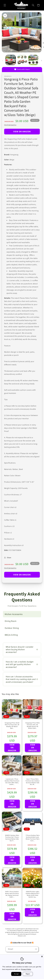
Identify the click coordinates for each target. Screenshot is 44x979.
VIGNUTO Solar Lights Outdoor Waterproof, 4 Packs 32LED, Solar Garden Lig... (32, 894)
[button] (4, 5)
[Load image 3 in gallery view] (33, 60)
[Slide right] (41, 60)
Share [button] (9, 557)
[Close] (42, 956)
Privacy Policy (26, 969)
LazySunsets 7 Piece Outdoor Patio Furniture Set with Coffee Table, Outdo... (12, 781)
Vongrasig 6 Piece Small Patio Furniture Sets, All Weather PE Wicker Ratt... (12, 725)
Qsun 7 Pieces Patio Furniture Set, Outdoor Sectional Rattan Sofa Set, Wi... (32, 781)
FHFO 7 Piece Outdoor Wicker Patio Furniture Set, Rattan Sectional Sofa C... (12, 894)
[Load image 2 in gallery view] (22, 60)
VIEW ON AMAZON (22, 131)
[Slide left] (2, 60)
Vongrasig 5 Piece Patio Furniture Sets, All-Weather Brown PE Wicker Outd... (32, 725)
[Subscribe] (35, 949)
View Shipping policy (10, 125)
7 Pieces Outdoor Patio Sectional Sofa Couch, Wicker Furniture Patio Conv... (32, 838)
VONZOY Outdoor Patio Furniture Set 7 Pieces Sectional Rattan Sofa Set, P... (12, 838)
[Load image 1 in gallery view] (11, 60)
